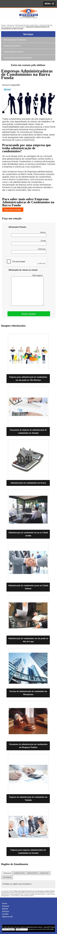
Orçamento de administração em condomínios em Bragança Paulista (28, 745)
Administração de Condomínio (14, 40)
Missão (5, 909)
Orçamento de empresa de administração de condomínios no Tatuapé (28, 431)
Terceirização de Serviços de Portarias (17, 58)
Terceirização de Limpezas (13, 52)
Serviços (28, 34)
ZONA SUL (44, 873)
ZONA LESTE (19, 873)
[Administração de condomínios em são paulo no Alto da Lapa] (28, 615)
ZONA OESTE (32, 873)
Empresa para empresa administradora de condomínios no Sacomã (28, 851)
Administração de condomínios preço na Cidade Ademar (28, 587)
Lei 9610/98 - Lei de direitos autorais (22, 895)
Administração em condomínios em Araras (28, 483)
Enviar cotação (29, 314)
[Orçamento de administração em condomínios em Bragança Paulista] (28, 721)
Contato (5, 914)
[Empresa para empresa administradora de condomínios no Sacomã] (28, 827)
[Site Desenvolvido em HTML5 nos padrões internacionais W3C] (21, 929)
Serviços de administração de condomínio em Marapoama (28, 692)
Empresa (5, 906)
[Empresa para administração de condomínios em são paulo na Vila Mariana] (28, 354)
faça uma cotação (12, 209)
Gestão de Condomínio (11, 46)
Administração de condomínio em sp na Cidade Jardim (28, 534)
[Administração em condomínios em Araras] (28, 460)
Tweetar (7, 89)
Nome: (43, 232)
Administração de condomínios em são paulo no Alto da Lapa (28, 640)
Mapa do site (7, 917)
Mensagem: (38, 275)
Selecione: (7, 873)
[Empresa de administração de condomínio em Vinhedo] (28, 774)
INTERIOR (7, 877)
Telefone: (42, 249)
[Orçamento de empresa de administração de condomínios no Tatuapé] (28, 407)
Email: (43, 241)
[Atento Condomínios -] (28, 13)
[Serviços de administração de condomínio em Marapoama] (28, 668)
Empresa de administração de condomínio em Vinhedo (28, 798)
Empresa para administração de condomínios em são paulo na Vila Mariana (28, 378)
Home (4, 903)
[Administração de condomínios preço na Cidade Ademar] (28, 562)
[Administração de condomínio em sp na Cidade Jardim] (28, 509)
